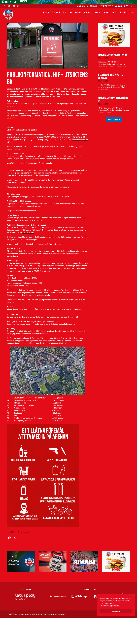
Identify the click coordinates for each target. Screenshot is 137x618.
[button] (9, 537)
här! (35, 130)
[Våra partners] (104, 6)
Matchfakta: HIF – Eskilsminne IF (113, 99)
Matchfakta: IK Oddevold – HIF (112, 55)
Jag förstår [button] (116, 611)
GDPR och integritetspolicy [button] (109, 606)
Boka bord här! (28, 232)
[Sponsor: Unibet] (23, 3)
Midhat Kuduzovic (24, 532)
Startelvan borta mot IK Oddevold (110, 76)
